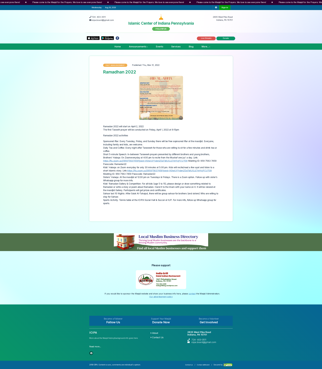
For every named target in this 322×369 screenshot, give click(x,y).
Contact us (189, 365)
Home (117, 46)
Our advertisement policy (161, 296)
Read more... (95, 346)
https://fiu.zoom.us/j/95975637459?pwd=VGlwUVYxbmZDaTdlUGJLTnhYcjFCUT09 (145, 161)
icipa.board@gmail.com (204, 342)
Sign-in (225, 7)
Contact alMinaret (203, 365)
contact (192, 293)
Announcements (137, 46)
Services (176, 46)
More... (205, 46)
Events (159, 46)
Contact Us (158, 337)
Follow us (161, 29)
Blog (191, 46)
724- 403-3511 (199, 339)
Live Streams (206, 38)
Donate (226, 38)
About (155, 333)
